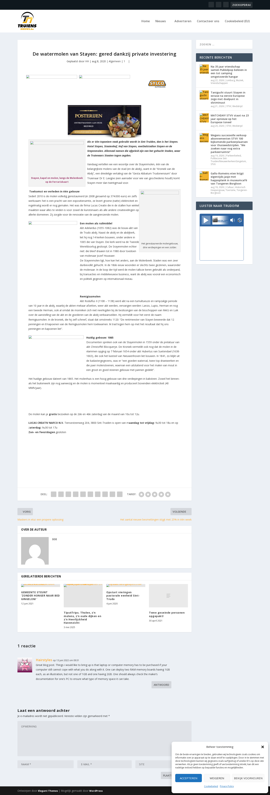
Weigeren (217, 778)
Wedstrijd (237, 106)
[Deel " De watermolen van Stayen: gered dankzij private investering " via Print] (119, 494)
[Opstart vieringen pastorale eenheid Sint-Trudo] (125, 585)
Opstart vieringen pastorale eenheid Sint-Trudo (123, 595)
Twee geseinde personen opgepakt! (167, 614)
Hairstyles (44, 660)
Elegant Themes (48, 790)
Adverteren (182, 21)
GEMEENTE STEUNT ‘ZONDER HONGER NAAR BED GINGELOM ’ (40, 595)
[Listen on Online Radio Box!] (240, 220)
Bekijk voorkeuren (248, 778)
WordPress (96, 790)
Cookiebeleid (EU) (237, 21)
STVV (228, 106)
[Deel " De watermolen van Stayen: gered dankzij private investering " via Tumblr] (75, 494)
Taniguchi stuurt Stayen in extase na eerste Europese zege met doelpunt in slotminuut (228, 97)
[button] (262, 747)
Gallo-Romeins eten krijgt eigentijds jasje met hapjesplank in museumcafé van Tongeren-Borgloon (229, 178)
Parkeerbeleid (233, 155)
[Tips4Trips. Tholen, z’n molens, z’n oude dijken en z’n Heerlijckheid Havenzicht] (83, 595)
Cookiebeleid (211, 786)
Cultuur (230, 187)
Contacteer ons (208, 21)
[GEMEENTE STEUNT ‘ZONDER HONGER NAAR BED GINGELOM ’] (40, 585)
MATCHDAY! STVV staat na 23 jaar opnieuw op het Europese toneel (230, 119)
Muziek (239, 80)
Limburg (230, 80)
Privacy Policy (227, 786)
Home (145, 21)
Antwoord (161, 684)
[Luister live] (206, 220)
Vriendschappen (219, 83)
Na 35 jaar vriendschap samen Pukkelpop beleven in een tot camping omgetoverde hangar (229, 71)
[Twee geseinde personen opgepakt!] (168, 595)
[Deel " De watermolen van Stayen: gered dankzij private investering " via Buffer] (97, 494)
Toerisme (230, 190)
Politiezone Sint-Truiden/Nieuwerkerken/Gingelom (228, 160)
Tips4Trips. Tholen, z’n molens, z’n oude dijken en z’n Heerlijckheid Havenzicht (82, 617)
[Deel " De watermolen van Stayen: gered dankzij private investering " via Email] (112, 494)
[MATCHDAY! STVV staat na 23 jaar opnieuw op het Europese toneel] (204, 117)
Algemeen (115, 61)
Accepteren (188, 778)
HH (87, 61)
